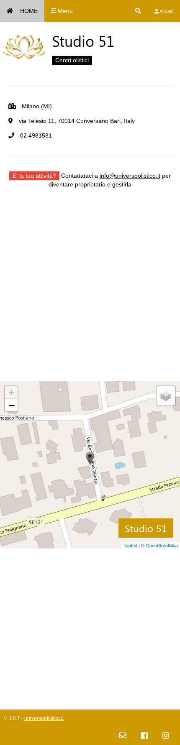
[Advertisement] (90, 291)
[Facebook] (144, 736)
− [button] (12, 405)
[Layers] (166, 395)
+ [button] (11, 392)
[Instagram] (166, 736)
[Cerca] (138, 11)
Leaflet (130, 545)
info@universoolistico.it (130, 175)
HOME (29, 11)
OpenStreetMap (162, 545)
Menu (64, 11)
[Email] (122, 736)
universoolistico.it (44, 718)
